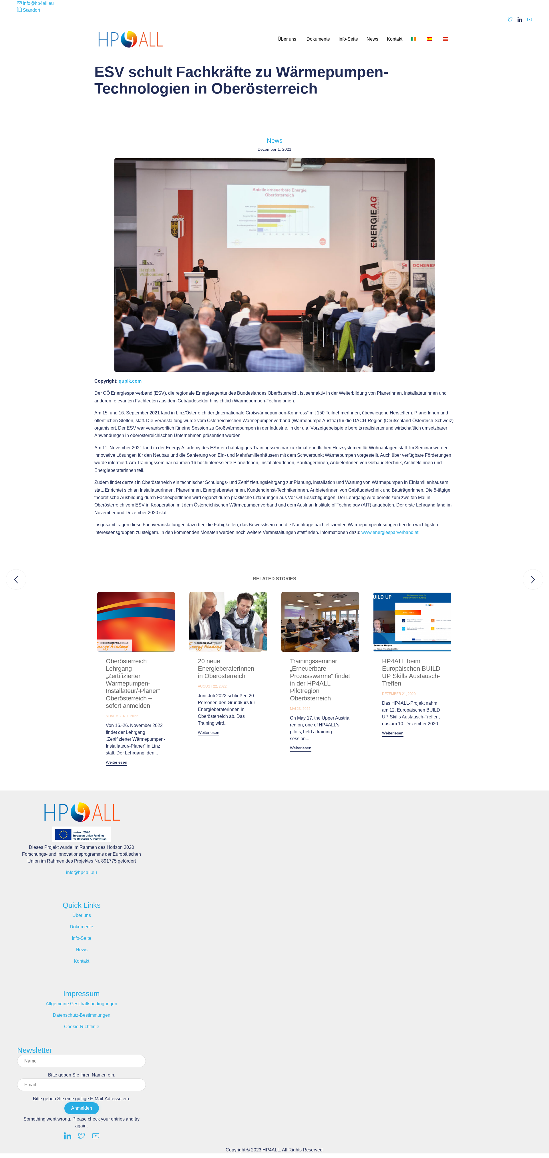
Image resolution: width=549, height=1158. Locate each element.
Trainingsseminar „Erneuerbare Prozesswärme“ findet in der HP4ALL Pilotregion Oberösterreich (320, 680)
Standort (31, 10)
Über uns (287, 39)
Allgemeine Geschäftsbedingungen (81, 1003)
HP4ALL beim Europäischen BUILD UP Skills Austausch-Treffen (411, 672)
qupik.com (130, 381)
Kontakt (394, 39)
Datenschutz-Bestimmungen (81, 1015)
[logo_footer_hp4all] (81, 823)
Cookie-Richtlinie (81, 1026)
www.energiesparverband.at (389, 532)
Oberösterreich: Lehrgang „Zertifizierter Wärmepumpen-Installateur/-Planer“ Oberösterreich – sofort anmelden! (133, 683)
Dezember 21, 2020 (399, 694)
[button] (116, 763)
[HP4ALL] (131, 39)
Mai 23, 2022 (300, 709)
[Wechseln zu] (415, 39)
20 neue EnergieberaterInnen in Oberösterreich (226, 669)
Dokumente (318, 39)
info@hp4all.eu (38, 3)
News (372, 39)
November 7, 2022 (122, 716)
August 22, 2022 (212, 686)
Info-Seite (348, 39)
